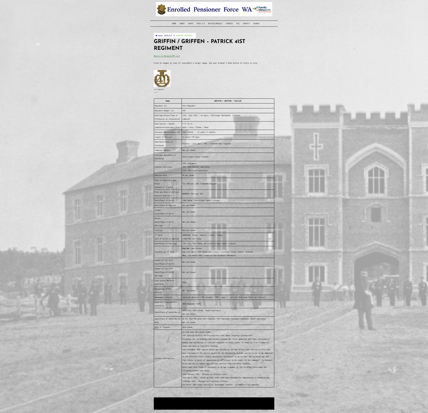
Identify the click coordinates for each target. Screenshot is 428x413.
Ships (190, 24)
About (182, 24)
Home (174, 24)
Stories (229, 24)
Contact (246, 24)
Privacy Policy (172, 405)
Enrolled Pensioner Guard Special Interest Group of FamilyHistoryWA (207, 399)
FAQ (237, 24)
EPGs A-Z (201, 24)
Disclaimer (160, 405)
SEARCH (256, 24)
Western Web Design (179, 402)
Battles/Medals (215, 24)
